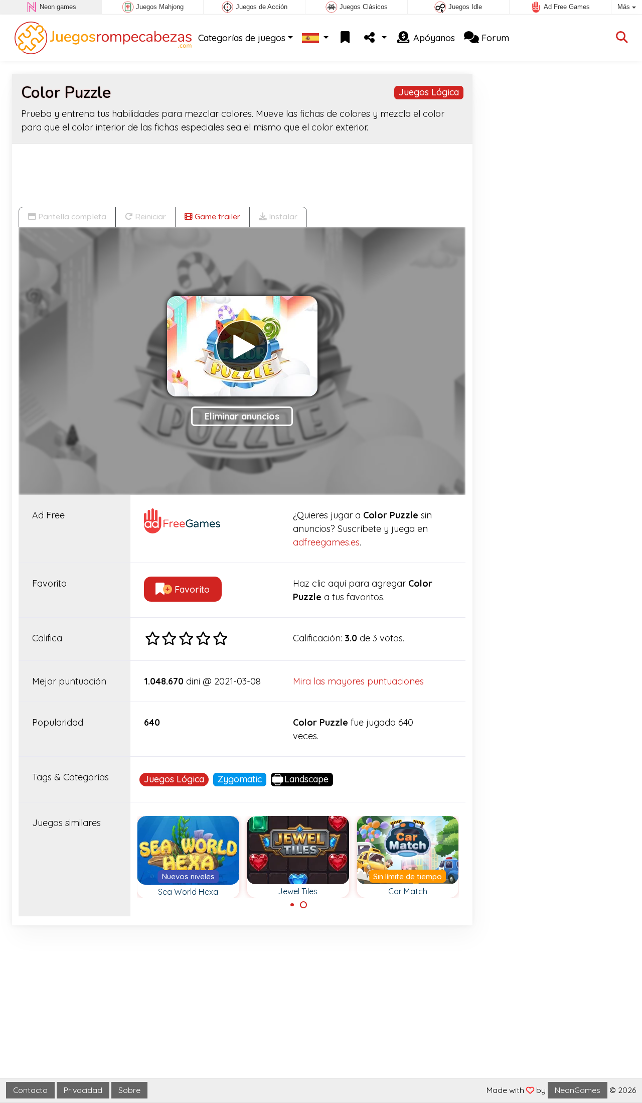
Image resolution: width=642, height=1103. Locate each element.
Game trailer (216, 216)
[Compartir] (374, 38)
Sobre (129, 1090)
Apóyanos (433, 38)
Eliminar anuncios (242, 416)
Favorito (191, 589)
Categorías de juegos (241, 38)
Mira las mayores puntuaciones (358, 681)
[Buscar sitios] (622, 38)
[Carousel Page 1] (292, 904)
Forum (494, 38)
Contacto (30, 1090)
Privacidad (83, 1090)
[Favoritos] (345, 38)
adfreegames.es (326, 542)
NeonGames (577, 1090)
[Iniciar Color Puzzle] (242, 346)
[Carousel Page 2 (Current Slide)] (303, 904)
